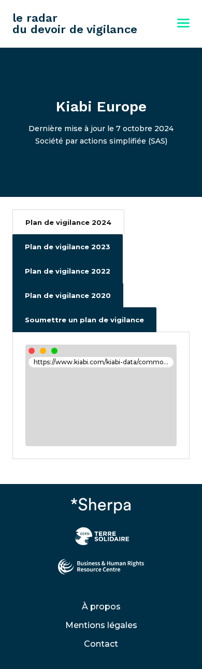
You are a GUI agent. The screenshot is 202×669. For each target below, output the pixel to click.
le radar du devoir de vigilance (74, 23)
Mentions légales (101, 625)
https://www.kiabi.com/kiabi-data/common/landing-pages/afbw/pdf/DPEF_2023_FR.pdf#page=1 (104, 362)
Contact (101, 644)
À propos (101, 606)
